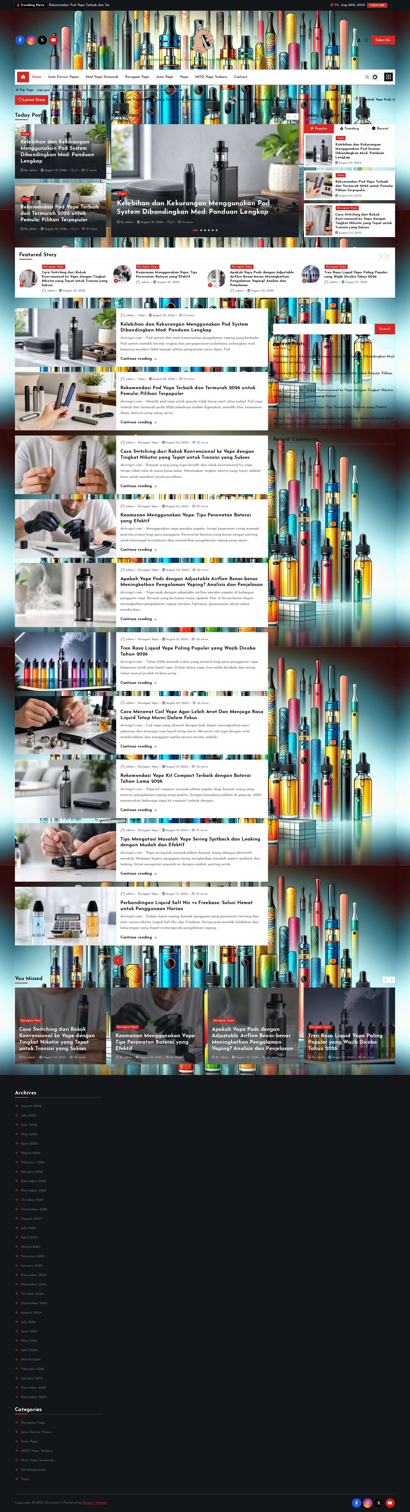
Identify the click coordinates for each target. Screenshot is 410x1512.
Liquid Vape (60, 90)
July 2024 (28, 1322)
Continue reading (136, 359)
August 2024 (31, 1312)
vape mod (159, 90)
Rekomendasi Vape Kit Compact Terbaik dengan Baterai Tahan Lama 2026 (260, 277)
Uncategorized (33, 1469)
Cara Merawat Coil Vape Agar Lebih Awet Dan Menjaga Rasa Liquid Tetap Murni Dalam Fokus (303, 99)
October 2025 (32, 1200)
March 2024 (31, 1359)
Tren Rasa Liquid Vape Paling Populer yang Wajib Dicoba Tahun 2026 (156, 99)
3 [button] (205, 230)
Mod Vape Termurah (102, 77)
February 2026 (32, 1162)
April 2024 (29, 1350)
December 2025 (33, 1181)
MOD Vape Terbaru (211, 77)
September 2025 (34, 1209)
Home (36, 77)
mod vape (175, 90)
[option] (205, 180)
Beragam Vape (137, 77)
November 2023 (33, 1397)
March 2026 (31, 1153)
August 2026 (31, 1106)
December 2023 (33, 1388)
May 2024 (29, 1341)
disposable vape (121, 90)
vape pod (142, 90)
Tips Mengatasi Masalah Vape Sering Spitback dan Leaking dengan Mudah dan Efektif (355, 277)
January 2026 (32, 1172)
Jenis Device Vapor (63, 77)
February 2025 (32, 1256)
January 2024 (32, 1378)
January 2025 (32, 1265)
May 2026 (29, 1134)
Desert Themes (95, 1503)
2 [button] (199, 230)
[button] (289, 116)
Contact (240, 77)
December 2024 (33, 1275)
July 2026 (28, 1115)
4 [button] (209, 230)
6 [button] (216, 230)
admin (33, 170)
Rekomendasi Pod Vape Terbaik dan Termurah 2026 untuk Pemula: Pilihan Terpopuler (59, 214)
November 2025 (34, 1190)
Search (281, 312)
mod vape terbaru (94, 90)
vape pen (42, 90)
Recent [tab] (383, 128)
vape (75, 90)
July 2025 (28, 1228)
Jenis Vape (164, 77)
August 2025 (31, 1219)
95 (153, 960)
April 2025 (29, 1237)
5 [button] (213, 230)
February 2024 (32, 1369)
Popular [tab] (321, 128)
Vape (184, 77)
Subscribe (383, 40)
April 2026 (29, 1143)
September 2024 (34, 1303)
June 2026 (29, 1125)
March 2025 (31, 1247)
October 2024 (32, 1294)
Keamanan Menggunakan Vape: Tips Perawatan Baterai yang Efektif (330, 407)
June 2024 (29, 1331)
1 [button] (194, 230)
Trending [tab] (351, 128)
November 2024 (34, 1284)
